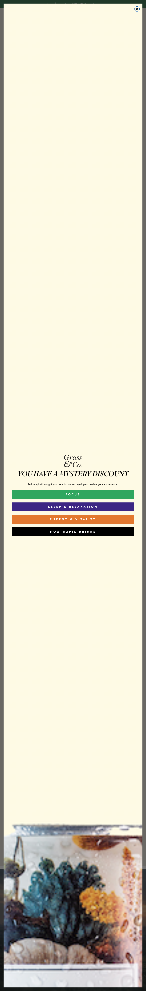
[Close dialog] (137, 8)
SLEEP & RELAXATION (73, 507)
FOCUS (73, 494)
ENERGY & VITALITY (73, 519)
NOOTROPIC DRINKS (73, 532)
